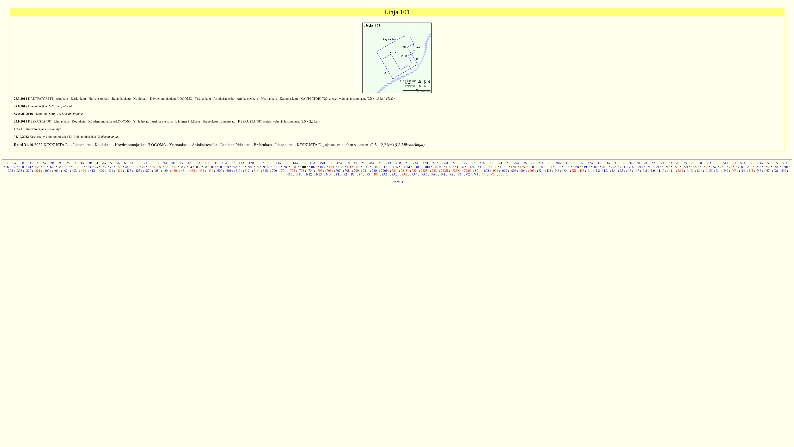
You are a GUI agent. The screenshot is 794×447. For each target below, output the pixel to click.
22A (415, 163)
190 (540, 167)
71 (74, 167)
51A (726, 163)
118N (472, 167)
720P (384, 170)
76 (111, 167)
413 (92, 170)
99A (266, 167)
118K (438, 167)
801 (477, 170)
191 (549, 167)
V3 (476, 174)
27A (541, 163)
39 (631, 163)
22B (425, 163)
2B (52, 163)
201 (604, 167)
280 (740, 167)
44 (677, 163)
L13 (690, 170)
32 (581, 163)
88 (205, 167)
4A (104, 163)
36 (623, 163)
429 (165, 170)
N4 (743, 170)
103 (322, 167)
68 (59, 167)
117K (394, 167)
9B (173, 163)
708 (347, 170)
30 (566, 163)
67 (52, 167)
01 (500, 174)
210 (640, 167)
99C (285, 167)
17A (339, 163)
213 (667, 167)
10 (189, 163)
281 (749, 167)
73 (89, 167)
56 (7, 167)
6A (132, 163)
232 (731, 167)
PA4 (414, 174)
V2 (468, 174)
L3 (606, 170)
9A (165, 163)
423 (128, 170)
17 (330, 163)
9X (181, 163)
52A (743, 163)
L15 (709, 170)
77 (119, 167)
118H (426, 167)
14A (295, 163)
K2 (549, 170)
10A (198, 163)
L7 (637, 170)
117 (384, 167)
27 (532, 163)
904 (522, 170)
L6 (629, 170)
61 (29, 167)
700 (274, 170)
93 (242, 167)
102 (313, 167)
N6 (759, 170)
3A (82, 163)
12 (233, 163)
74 (96, 167)
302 (10, 170)
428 (156, 170)
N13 (319, 174)
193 (567, 167)
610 (238, 170)
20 (363, 163)
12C (261, 163)
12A (241, 163)
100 (294, 167)
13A (278, 163)
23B (492, 163)
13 (269, 163)
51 (717, 163)
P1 (337, 174)
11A (224, 163)
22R (455, 163)
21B (398, 163)
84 (190, 167)
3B (90, 163)
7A (146, 163)
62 (37, 167)
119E (503, 167)
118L (449, 167)
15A (312, 163)
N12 (309, 174)
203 (622, 167)
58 (14, 167)
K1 (541, 170)
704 (310, 170)
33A (607, 163)
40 (638, 163)
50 (700, 163)
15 (304, 163)
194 (576, 167)
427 (147, 170)
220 (676, 167)
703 (301, 170)
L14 (699, 170)
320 (28, 170)
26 (525, 163)
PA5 (424, 174)
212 (658, 167)
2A (44, 163)
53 (751, 163)
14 (286, 163)
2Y (68, 163)
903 (513, 170)
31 (574, 163)
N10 (289, 174)
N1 (718, 170)
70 (66, 167)
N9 (784, 170)
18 (348, 163)
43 (670, 163)
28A (558, 163)
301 (785, 167)
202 (613, 167)
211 (649, 167)
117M (406, 167)
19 (355, 163)
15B (322, 163)
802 (486, 170)
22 (407, 163)
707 (338, 170)
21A (388, 163)
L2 (598, 170)
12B (251, 163)
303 (19, 170)
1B (22, 163)
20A (371, 163)
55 (776, 163)
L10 (661, 170)
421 (110, 170)
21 (380, 163)
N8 (776, 170)
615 (265, 170)
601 (228, 170)
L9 (653, 170)
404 (83, 170)
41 (645, 163)
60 (22, 167)
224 (713, 167)
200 (595, 167)
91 (227, 167)
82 (175, 167)
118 (416, 167)
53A (760, 163)
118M (460, 167)
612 (247, 170)
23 (473, 163)
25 (507, 163)
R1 (443, 174)
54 (768, 163)
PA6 (434, 174)
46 (692, 163)
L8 (645, 170)
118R (483, 167)
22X (465, 163)
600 (219, 170)
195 (586, 167)
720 (374, 170)
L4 (614, 170)
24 (500, 163)
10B (207, 163)
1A (14, 163)
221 (685, 167)
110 (340, 167)
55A (785, 163)
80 (160, 167)
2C (60, 163)
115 (366, 167)
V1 (459, 174)
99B (276, 167)
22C (435, 163)
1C (30, 163)
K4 (565, 170)
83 (183, 167)
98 (250, 167)
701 (283, 170)
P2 (345, 174)
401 (56, 170)
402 (65, 170)
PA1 (384, 174)
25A (516, 163)
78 (126, 167)
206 (631, 167)
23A (482, 163)
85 (198, 167)
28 (549, 163)
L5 (621, 170)
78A (135, 167)
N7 (767, 170)
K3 (557, 170)
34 (616, 163)
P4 (360, 174)
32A (590, 163)
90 (220, 167)
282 (758, 167)
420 (101, 170)
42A (662, 163)
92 (235, 167)
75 (104, 167)
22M (445, 163)
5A (118, 163)
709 (356, 170)
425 (137, 170)
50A (708, 163)
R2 (451, 174)
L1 (590, 170)
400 (46, 170)
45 (685, 163)
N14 (329, 174)
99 (257, 167)
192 (558, 167)
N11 (299, 174)
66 (44, 167)
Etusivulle (397, 182)
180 (531, 167)
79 (143, 167)
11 (216, 163)
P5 (368, 174)
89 (212, 167)
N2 (726, 170)
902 (504, 170)
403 (74, 170)
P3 (353, 174)
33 (598, 163)
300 (776, 167)
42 (653, 163)
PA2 (394, 174)
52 (734, 163)
